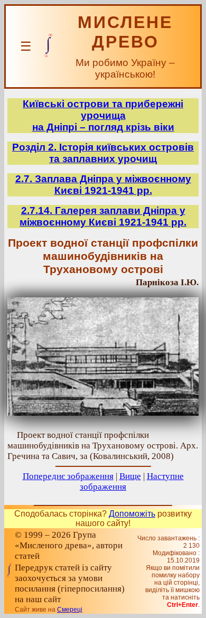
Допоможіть (132, 513)
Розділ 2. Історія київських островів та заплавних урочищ (103, 153)
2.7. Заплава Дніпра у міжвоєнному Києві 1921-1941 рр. (103, 184)
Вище (130, 476)
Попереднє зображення (68, 476)
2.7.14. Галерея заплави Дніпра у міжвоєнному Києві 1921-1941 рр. (103, 216)
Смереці (69, 609)
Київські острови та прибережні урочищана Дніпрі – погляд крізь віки (103, 115)
